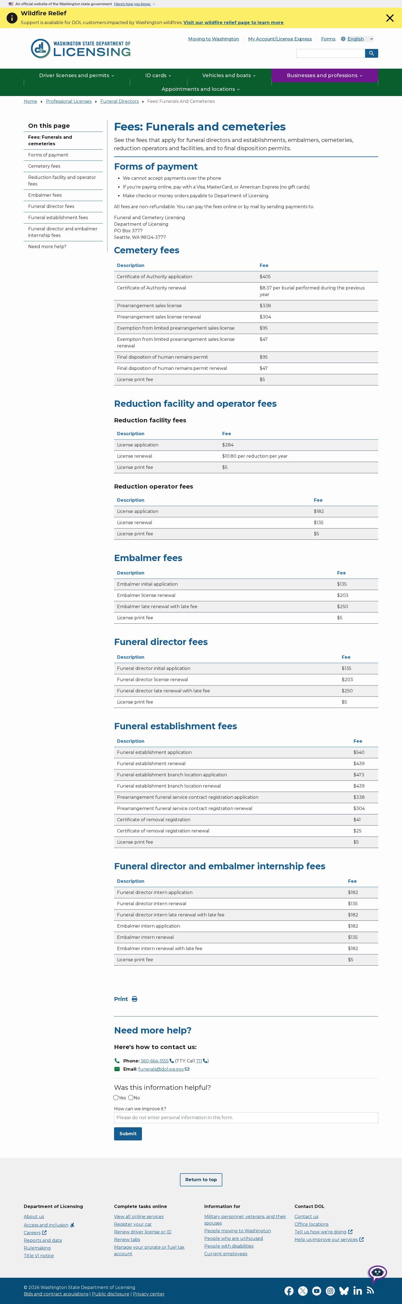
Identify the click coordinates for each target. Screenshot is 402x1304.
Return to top (201, 1179)
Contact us (306, 1216)
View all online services (139, 1216)
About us (34, 1216)
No (137, 1098)
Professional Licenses (69, 101)
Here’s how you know (132, 4)
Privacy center (149, 1294)
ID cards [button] (158, 75)
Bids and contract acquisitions (56, 1294)
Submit (128, 1133)
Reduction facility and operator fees (62, 181)
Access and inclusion (49, 1225)
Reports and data (43, 1240)
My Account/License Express (280, 39)
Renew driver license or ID (142, 1232)
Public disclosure (110, 1294)
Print (122, 999)
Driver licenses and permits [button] (77, 75)
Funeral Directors (119, 101)
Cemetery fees (44, 166)
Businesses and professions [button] (325, 75)
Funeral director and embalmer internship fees (63, 232)
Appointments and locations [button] (201, 89)
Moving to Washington (213, 39)
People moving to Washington (237, 1230)
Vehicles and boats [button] (229, 75)
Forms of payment (48, 155)
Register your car (133, 1224)
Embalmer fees (45, 195)
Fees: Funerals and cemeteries (50, 140)
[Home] (81, 35)
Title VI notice (39, 1255)
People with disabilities (229, 1246)
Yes (122, 1098)
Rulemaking (37, 1248)
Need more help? (47, 246)
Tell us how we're (320, 1232)
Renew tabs (127, 1239)
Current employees (225, 1253)
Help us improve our (326, 1239)
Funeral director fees (51, 206)
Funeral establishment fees (58, 217)
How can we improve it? (140, 1108)
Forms (328, 39)
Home (30, 101)
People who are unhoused (233, 1238)
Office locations (311, 1224)
